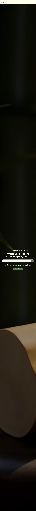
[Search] (32, 261)
